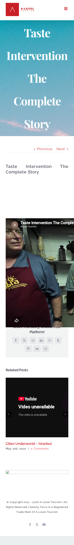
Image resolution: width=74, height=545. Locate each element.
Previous (45, 149)
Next (61, 149)
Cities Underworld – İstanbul (29, 444)
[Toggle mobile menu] (66, 9)
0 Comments (40, 448)
